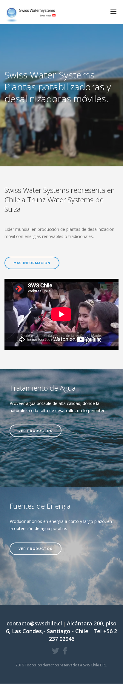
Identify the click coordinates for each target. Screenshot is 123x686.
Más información (31, 263)
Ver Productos (36, 431)
